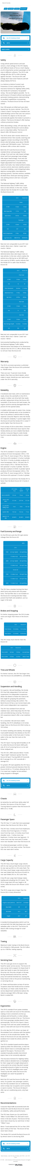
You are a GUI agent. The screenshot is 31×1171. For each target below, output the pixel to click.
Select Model (10, 8)
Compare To (17, 8)
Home (6, 8)
